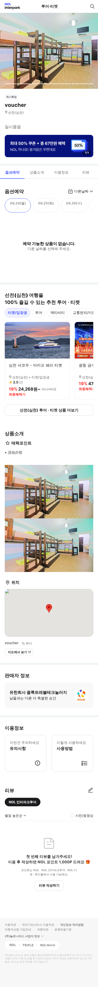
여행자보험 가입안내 (18, 929)
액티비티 (57, 312)
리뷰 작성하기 (49, 885)
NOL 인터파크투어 (22, 802)
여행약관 (43, 929)
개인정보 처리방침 (72, 924)
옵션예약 (12, 172)
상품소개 (37, 172)
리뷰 (85, 172)
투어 (38, 312)
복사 (29, 643)
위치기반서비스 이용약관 (38, 924)
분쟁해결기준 (63, 929)
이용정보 (61, 172)
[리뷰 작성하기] (90, 790)
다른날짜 (81, 191)
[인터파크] (10, 6)
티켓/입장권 (17, 312)
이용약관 (10, 924)
